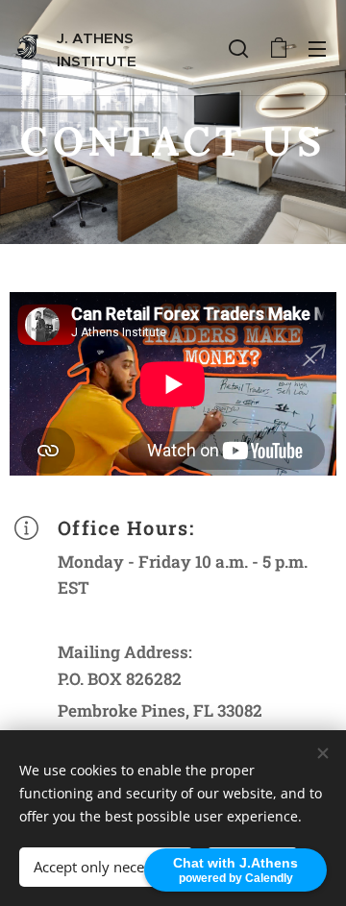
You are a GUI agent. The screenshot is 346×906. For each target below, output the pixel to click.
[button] (238, 48)
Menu (317, 48)
